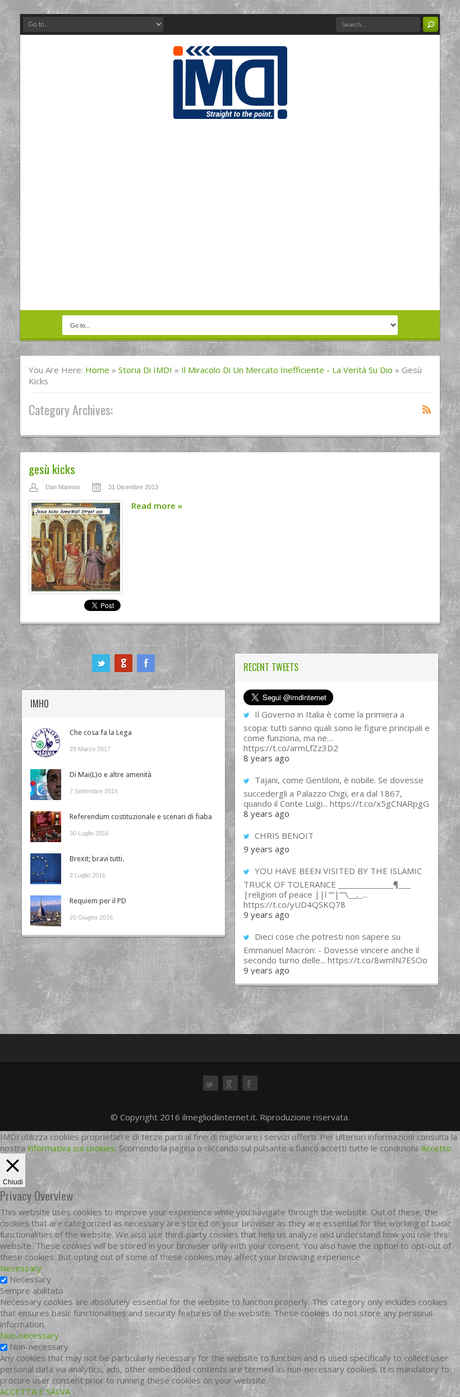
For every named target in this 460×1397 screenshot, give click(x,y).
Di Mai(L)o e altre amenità (110, 774)
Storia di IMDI (145, 369)
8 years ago (266, 758)
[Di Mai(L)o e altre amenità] (45, 784)
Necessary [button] (21, 1268)
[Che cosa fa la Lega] (45, 742)
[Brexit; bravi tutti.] (45, 868)
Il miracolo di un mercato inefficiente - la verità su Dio (287, 369)
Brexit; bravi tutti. (97, 858)
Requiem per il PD (98, 901)
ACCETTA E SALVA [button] (35, 1391)
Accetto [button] (436, 1148)
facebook (146, 663)
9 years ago (266, 848)
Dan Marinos (62, 487)
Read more (156, 505)
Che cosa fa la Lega (101, 732)
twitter (101, 663)
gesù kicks (52, 468)
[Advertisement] (230, 214)
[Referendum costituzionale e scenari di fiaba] (45, 826)
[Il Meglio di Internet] (230, 107)
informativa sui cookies (71, 1148)
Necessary (30, 1279)
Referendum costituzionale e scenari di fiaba (141, 816)
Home (97, 369)
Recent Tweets (270, 667)
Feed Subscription (426, 409)
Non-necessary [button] (29, 1335)
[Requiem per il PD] (45, 910)
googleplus (123, 663)
